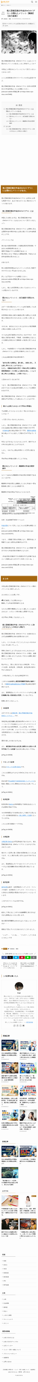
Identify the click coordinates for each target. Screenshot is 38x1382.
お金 (5, 1299)
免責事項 (6, 1357)
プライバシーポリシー (10, 1353)
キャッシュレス (8, 1319)
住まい (6, 1311)
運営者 (20, 1372)
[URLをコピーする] (33, 957)
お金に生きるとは (9, 1337)
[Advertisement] (19, 159)
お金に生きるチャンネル (11, 1341)
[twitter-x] (20, 1025)
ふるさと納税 (7, 1315)
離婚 (10, 18)
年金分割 (5, 525)
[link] (14, 1025)
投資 (5, 1261)
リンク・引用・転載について (12, 1349)
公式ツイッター (8, 1345)
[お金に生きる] (5, 2)
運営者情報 (29, 1022)
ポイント (6, 1323)
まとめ (8, 126)
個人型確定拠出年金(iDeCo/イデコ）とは (21, 114)
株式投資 (6, 1277)
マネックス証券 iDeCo (13, 767)
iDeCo (11, 804)
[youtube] (23, 1025)
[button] (4, 957)
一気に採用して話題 (25, 815)
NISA (5, 1269)
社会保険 (6, 1303)
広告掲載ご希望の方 (8, 1369)
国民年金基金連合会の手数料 (16, 684)
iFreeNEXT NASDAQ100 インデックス (21, 781)
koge (19, 993)
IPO (5, 1281)
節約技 (6, 1307)
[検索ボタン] (32, 2)
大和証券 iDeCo (7, 841)
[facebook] (17, 1025)
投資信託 (6, 1273)
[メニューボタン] (36, 2)
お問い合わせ (7, 1361)
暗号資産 (6, 1285)
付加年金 (6, 430)
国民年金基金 (31, 430)
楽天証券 (5, 887)
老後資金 (5, 18)
